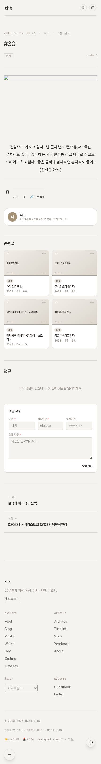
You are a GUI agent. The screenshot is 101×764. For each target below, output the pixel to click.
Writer (9, 644)
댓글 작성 (87, 466)
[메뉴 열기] (9, 754)
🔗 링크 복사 (37, 197)
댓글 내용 (15, 434)
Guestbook (62, 687)
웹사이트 (71, 419)
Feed (8, 621)
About (58, 651)
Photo (9, 636)
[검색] (83, 7)
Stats (58, 636)
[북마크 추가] (7, 192)
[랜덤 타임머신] (92, 7)
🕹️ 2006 (28, 739)
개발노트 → (12, 598)
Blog (8, 629)
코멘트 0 (92, 55)
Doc (8, 651)
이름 (12, 419)
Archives (60, 621)
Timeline (60, 629)
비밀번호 (43, 419)
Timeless (11, 666)
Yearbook (61, 644)
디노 (47, 33)
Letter (58, 694)
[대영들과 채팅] (90, 742)
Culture (10, 658)
